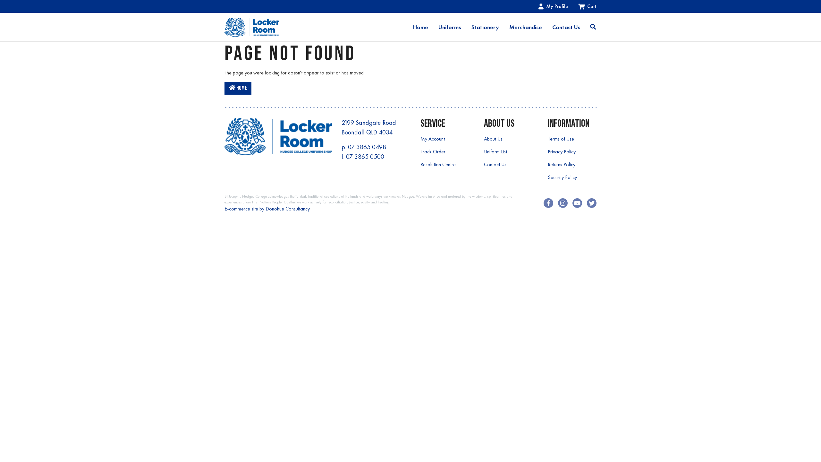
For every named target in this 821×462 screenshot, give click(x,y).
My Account (432, 139)
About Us (493, 139)
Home (420, 27)
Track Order (432, 152)
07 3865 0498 (367, 147)
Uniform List (495, 152)
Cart (592, 6)
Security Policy (562, 177)
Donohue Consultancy (288, 209)
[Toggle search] (593, 27)
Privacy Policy (562, 152)
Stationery (485, 27)
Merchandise (525, 27)
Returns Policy (561, 164)
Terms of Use (561, 139)
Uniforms (449, 27)
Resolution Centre (438, 164)
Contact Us (566, 27)
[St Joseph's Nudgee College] (251, 27)
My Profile (557, 6)
